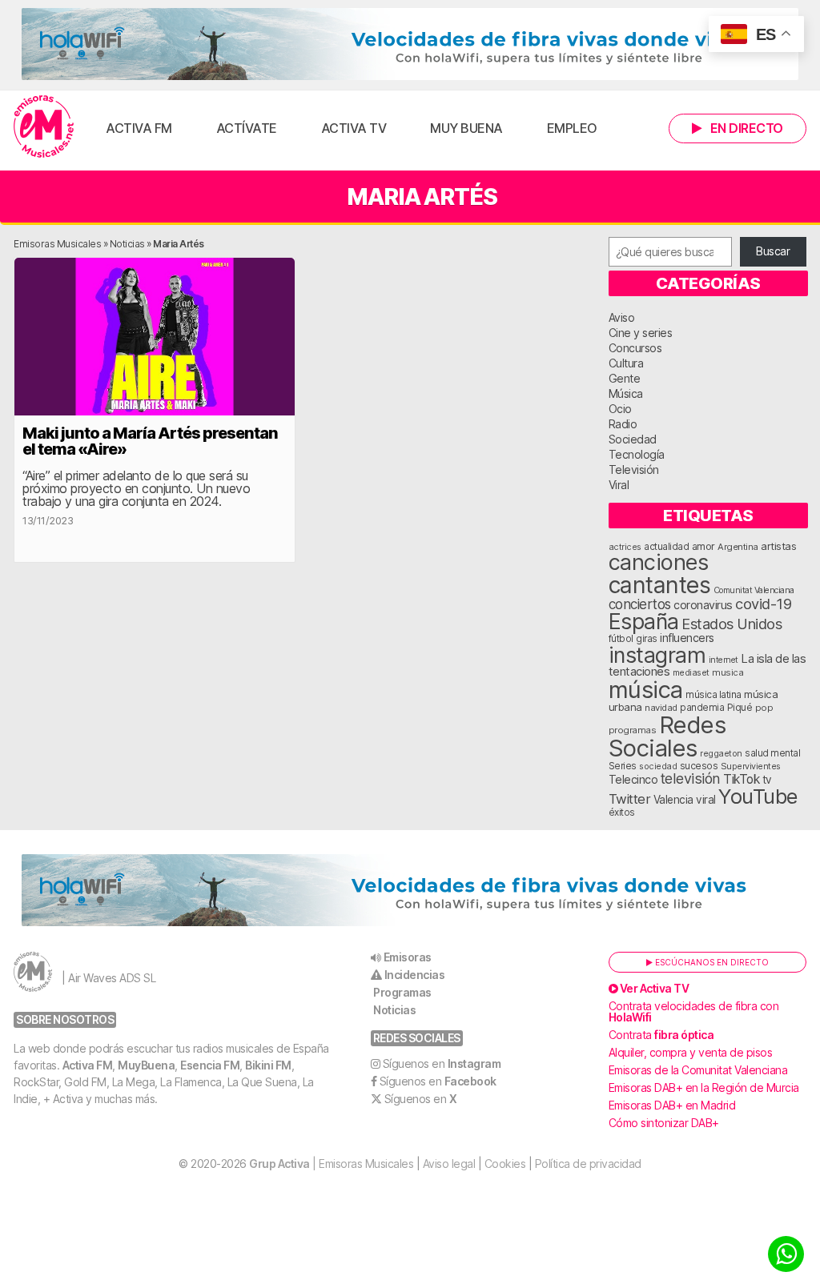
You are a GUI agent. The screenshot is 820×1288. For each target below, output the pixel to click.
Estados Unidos (731, 623)
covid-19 (763, 603)
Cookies (505, 1163)
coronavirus (703, 605)
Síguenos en (442, 1063)
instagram (657, 655)
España (644, 621)
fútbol (621, 638)
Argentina (738, 546)
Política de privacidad (588, 1163)
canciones (659, 562)
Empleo (572, 128)
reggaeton (721, 753)
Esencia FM (209, 1065)
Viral (619, 485)
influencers (687, 637)
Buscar (773, 251)
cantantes (660, 585)
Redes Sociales (667, 736)
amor (703, 546)
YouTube (758, 796)
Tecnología (637, 454)
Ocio (620, 408)
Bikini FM (268, 1065)
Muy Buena (466, 128)
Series (623, 766)
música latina (713, 694)
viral (706, 799)
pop (764, 707)
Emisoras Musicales (57, 244)
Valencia (673, 799)
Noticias (127, 244)
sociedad (658, 766)
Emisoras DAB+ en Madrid (672, 1105)
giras (646, 638)
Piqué (740, 707)
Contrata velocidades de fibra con (694, 1011)
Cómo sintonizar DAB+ (664, 1123)
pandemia (702, 707)
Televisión (634, 469)
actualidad (666, 546)
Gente (625, 378)
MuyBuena (146, 1065)
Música (626, 393)
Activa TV (354, 128)
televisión (691, 778)
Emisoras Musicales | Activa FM (44, 126)
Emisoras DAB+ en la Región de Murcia (704, 1087)
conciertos (640, 604)
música (646, 690)
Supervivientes (751, 766)
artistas (778, 546)
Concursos (635, 348)
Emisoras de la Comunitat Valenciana (698, 1070)
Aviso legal (449, 1163)
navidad (661, 707)
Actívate (246, 128)
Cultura (626, 363)
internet (723, 660)
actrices (625, 546)
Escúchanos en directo (711, 962)
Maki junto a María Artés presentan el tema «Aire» (150, 441)
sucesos (699, 766)
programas (633, 730)
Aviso (622, 317)
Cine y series (641, 332)
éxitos (622, 812)
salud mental (772, 753)
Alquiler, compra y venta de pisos (691, 1052)
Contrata (661, 1034)
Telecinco (633, 779)
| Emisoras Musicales (331, 1163)
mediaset (691, 672)
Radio (623, 424)
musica (727, 672)
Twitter (630, 799)
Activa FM (139, 128)
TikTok (741, 779)
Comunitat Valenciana (753, 590)
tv (767, 779)
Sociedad (633, 439)
